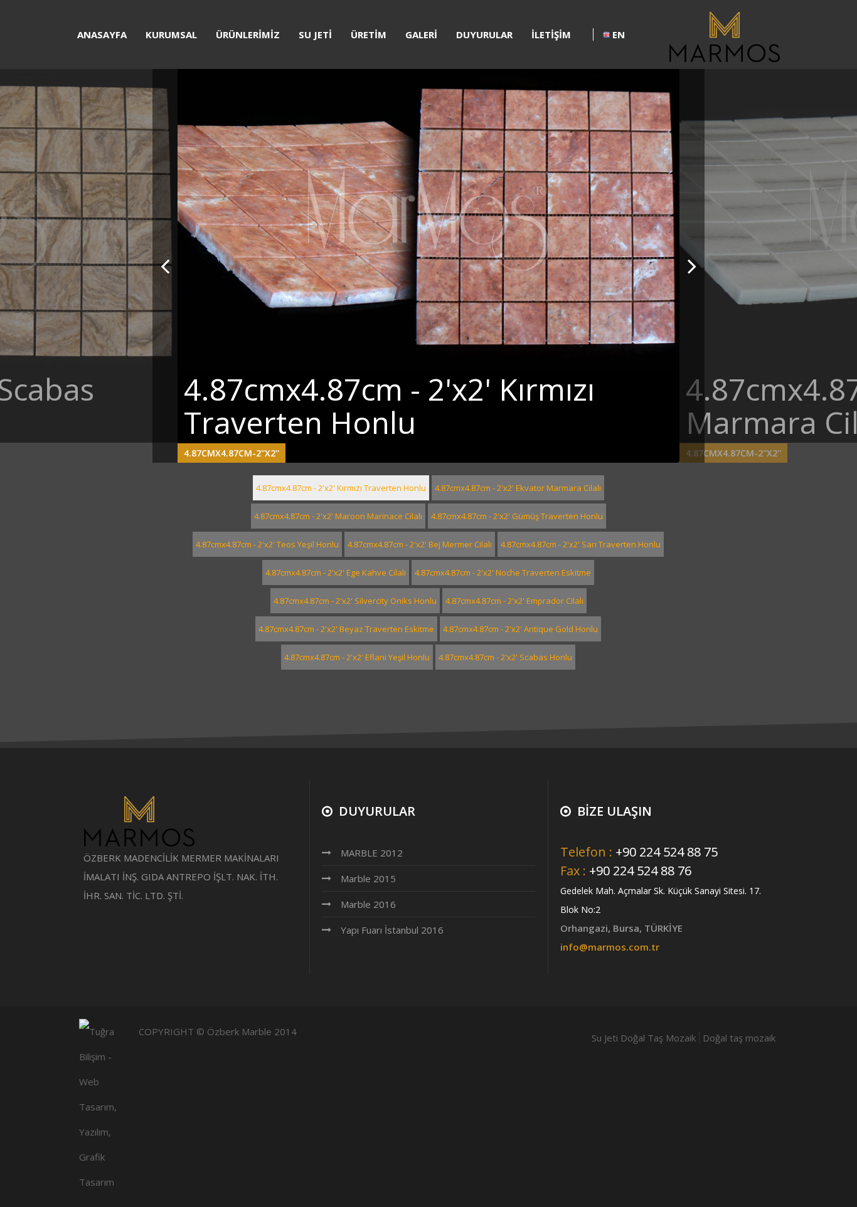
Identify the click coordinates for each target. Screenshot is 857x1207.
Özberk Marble (239, 1031)
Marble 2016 (368, 904)
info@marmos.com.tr (609, 947)
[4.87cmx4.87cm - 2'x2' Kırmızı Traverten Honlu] (428, 219)
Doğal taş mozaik (739, 1037)
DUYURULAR (484, 34)
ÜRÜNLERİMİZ (248, 34)
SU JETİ (315, 34)
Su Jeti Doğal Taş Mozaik (644, 1037)
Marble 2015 (368, 878)
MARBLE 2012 (372, 852)
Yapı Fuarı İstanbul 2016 (392, 930)
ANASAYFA (102, 34)
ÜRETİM (368, 34)
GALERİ (421, 34)
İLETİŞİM (551, 34)
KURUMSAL (171, 34)
